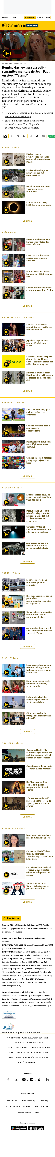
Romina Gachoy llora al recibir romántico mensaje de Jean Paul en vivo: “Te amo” (25, 71)
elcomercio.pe (11, 1100)
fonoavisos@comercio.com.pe (34, 999)
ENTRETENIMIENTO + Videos (18, 317)
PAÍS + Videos (10, 232)
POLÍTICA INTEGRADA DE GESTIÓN (20, 1057)
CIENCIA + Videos (12, 487)
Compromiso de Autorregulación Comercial (27, 1038)
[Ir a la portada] (11, 918)
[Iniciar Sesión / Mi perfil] (52, 17)
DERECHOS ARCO (43, 1057)
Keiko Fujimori (16, 17)
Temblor (4, 17)
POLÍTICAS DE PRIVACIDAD (37, 1052)
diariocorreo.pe (41, 1106)
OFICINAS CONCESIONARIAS (18, 1047)
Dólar (48, 17)
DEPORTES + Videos (13, 402)
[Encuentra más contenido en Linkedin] (24, 136)
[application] (27, 45)
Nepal (41, 17)
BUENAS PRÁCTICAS (17, 1052)
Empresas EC (30, 17)
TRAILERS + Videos (13, 743)
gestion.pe (45, 1100)
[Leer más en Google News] (5, 136)
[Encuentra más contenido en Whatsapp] (31, 136)
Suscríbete (32, 25)
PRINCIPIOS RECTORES (41, 1047)
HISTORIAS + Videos (13, 828)
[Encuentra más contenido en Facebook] (11, 136)
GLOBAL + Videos (12, 147)
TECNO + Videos (11, 573)
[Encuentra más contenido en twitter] (18, 136)
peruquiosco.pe (24, 1112)
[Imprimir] (43, 136)
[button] (7, 53)
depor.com (13, 1106)
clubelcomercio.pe (29, 1100)
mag (37, 1112)
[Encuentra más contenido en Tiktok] (37, 136)
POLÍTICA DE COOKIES (29, 1062)
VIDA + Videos (10, 658)
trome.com (26, 1106)
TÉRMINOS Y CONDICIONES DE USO (28, 1042)
